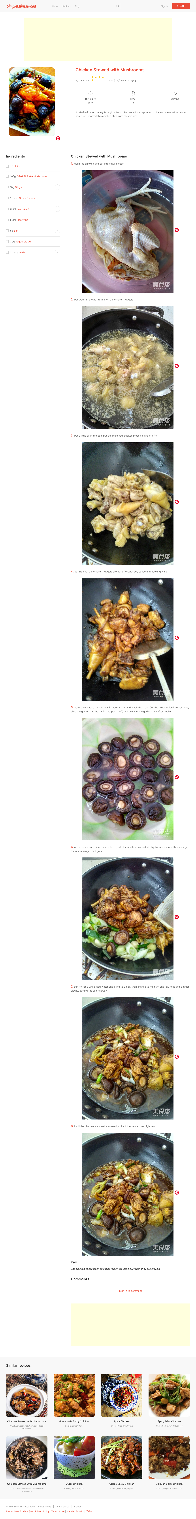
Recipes (66, 6)
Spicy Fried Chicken (169, 1421)
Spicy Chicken (121, 1421)
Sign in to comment (130, 1290)
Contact (78, 1506)
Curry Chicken (74, 1483)
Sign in (164, 6)
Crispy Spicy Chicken (121, 1483)
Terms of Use (62, 1506)
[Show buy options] (57, 187)
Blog (77, 6)
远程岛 (89, 1511)
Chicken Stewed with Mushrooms (27, 1421)
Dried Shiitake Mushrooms (32, 176)
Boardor (80, 1511)
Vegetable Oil (23, 241)
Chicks (16, 166)
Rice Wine (22, 219)
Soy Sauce (23, 208)
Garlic (22, 252)
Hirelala (70, 1511)
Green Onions (27, 198)
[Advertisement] (98, 39)
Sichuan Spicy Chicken (169, 1483)
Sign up (181, 6)
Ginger (19, 187)
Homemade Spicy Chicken (74, 1421)
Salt (16, 230)
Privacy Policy (44, 1506)
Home (55, 6)
